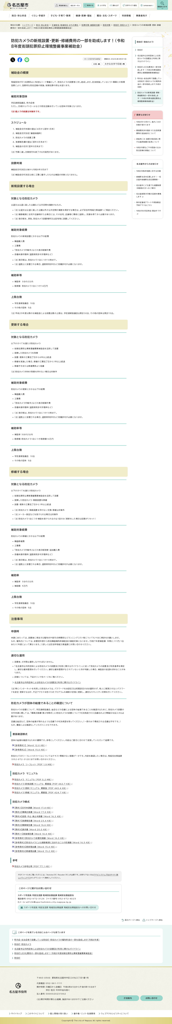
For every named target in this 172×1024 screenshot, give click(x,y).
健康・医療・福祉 (84, 16)
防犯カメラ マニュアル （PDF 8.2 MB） (33, 779)
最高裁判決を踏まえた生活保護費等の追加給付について (148, 132)
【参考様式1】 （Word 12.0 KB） (30, 745)
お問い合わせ (152, 998)
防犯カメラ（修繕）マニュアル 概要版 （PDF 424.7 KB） (41, 792)
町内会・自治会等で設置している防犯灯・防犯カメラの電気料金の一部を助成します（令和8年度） (149, 83)
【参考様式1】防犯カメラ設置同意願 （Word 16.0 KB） (39, 838)
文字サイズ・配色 (131, 5)
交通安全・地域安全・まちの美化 (65, 25)
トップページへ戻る (154, 920)
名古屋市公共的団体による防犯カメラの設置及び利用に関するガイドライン (48, 682)
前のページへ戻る (132, 920)
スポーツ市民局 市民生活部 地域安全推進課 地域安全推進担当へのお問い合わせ (60, 907)
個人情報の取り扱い (59, 1014)
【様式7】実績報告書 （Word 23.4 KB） (33, 821)
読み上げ (116, 5)
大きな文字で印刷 (113, 64)
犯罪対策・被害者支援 (91, 25)
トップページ (27, 25)
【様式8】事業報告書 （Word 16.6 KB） (33, 825)
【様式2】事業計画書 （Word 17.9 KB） (33, 812)
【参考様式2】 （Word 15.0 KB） (30, 750)
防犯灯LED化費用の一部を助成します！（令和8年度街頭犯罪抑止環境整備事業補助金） (149, 70)
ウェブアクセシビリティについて (115, 1014)
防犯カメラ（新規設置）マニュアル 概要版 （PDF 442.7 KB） (43, 784)
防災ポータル (75, 5)
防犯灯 (140, 50)
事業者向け (141, 16)
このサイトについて (35, 1014)
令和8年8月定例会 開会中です (148, 211)
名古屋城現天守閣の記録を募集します (148, 195)
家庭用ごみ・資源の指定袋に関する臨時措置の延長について (148, 140)
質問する (90, 5)
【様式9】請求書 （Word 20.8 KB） (31, 829)
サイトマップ (16, 1014)
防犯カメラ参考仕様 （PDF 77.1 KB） (32, 866)
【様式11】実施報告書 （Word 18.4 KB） (33, 834)
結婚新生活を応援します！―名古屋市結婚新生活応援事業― (148, 178)
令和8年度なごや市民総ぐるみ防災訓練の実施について (148, 149)
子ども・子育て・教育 (61, 16)
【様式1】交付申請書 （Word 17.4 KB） (33, 808)
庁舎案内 (128, 998)
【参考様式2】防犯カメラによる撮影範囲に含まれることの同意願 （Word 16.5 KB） (52, 842)
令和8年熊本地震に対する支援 (148, 171)
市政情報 (126, 16)
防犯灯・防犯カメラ (121, 25)
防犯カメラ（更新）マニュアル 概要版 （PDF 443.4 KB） (40, 788)
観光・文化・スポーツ (107, 16)
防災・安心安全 (19, 16)
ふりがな (103, 5)
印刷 (95, 64)
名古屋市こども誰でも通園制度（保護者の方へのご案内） (148, 186)
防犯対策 (106, 25)
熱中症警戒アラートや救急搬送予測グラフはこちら (148, 204)
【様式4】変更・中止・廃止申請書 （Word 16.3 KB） (38, 816)
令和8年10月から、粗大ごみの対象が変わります (148, 123)
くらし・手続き (38, 16)
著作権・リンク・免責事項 (84, 1014)
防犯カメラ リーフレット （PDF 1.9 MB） (33, 764)
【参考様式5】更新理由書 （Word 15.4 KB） (35, 847)
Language (147, 5)
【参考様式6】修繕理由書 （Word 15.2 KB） (35, 851)
